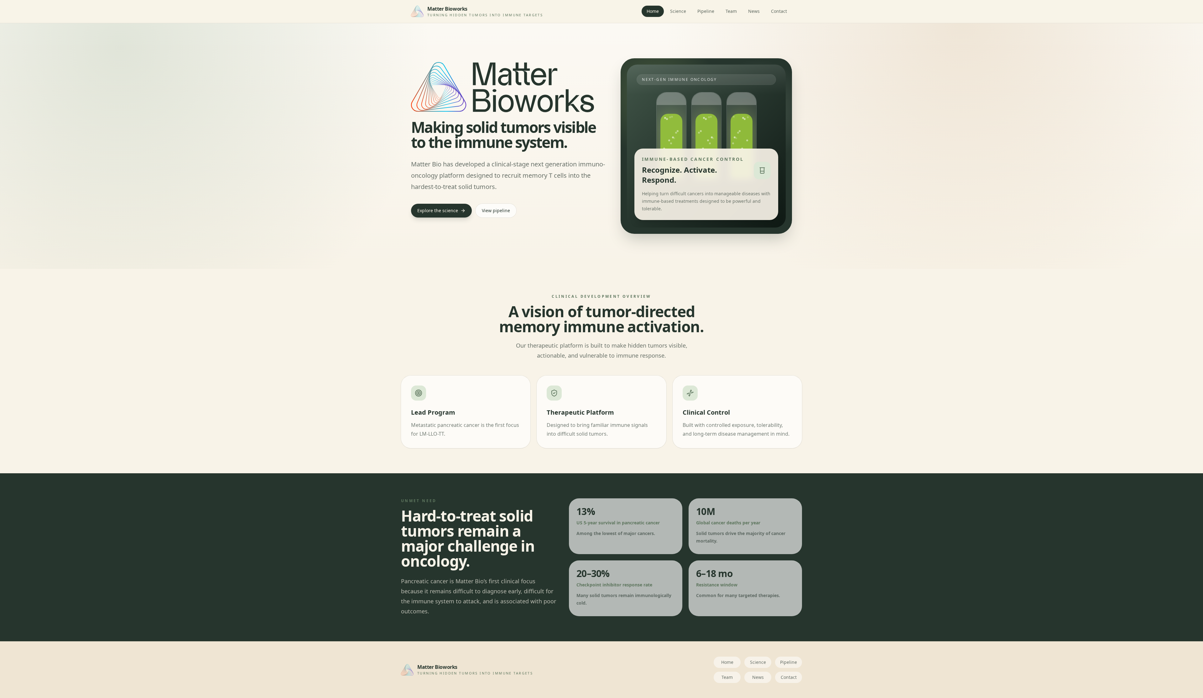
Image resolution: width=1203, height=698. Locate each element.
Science (678, 11)
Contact (779, 11)
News (754, 11)
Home (653, 11)
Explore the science (437, 210)
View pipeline (496, 210)
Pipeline (705, 11)
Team (731, 11)
